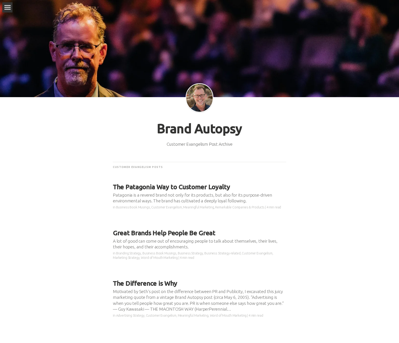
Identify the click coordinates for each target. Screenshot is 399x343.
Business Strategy (190, 253)
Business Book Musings (133, 207)
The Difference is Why (145, 283)
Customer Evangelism (166, 207)
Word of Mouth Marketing (159, 258)
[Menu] (7, 7)
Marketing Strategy (126, 258)
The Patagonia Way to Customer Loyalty (171, 186)
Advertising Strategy (130, 315)
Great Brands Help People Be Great (164, 232)
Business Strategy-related (222, 253)
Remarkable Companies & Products (240, 207)
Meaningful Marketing (198, 207)
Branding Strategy (128, 253)
